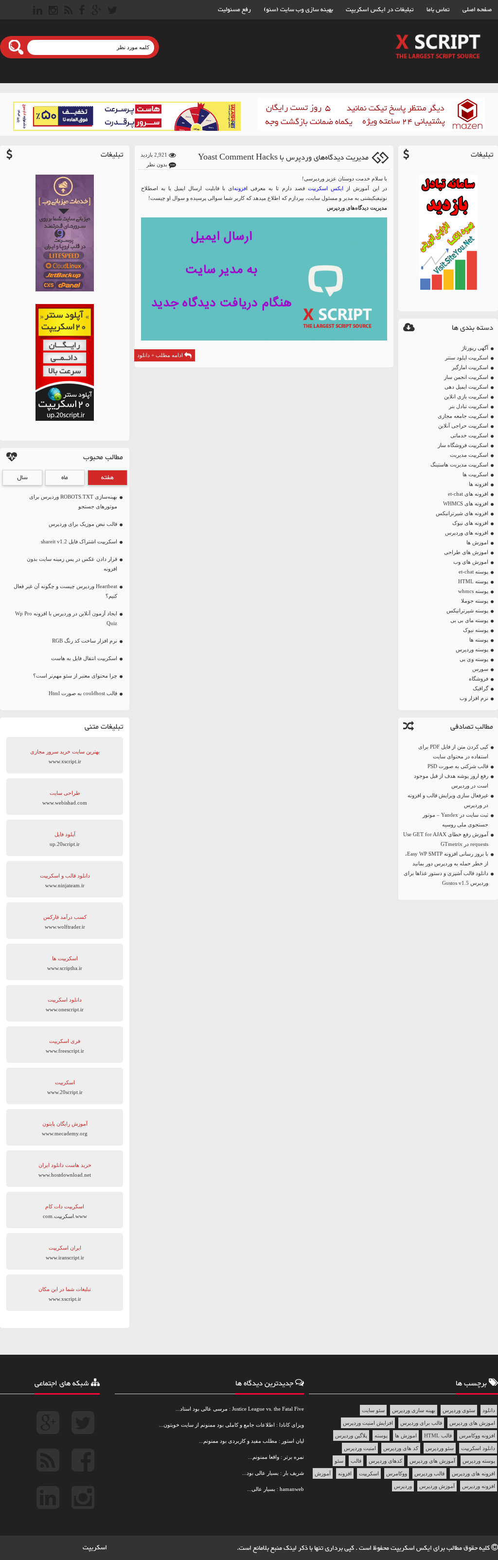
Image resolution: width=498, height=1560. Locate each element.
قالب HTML (438, 1435)
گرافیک (480, 688)
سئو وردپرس (440, 1448)
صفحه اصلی (477, 10)
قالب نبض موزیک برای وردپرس (83, 524)
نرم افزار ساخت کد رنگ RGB (84, 641)
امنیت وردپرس (360, 1448)
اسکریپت (369, 1473)
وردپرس (403, 1486)
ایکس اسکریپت (325, 188)
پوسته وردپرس (472, 649)
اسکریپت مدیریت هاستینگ (459, 464)
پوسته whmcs (473, 591)
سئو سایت (373, 1410)
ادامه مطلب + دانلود (160, 355)
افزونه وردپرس (478, 1486)
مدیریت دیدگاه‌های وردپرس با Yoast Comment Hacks (283, 158)
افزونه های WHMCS (465, 503)
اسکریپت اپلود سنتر (466, 357)
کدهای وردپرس (385, 1461)
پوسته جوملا (474, 601)
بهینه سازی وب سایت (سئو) (298, 10)
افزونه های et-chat (468, 494)
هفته (107, 478)
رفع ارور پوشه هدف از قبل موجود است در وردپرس (451, 781)
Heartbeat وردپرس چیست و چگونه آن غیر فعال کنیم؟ (65, 591)
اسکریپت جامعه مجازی (463, 416)
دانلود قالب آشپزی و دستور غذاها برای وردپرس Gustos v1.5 (446, 878)
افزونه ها (478, 484)
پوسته (381, 1435)
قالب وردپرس (429, 1473)
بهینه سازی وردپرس (413, 1410)
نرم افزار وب (474, 698)
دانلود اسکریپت (478, 1448)
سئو (339, 1461)
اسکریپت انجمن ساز (466, 377)
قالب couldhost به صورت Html (83, 693)
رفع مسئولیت (234, 10)
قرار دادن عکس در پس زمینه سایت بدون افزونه (72, 564)
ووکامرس (396, 1473)
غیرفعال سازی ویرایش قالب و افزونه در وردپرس (448, 800)
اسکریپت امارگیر (470, 367)
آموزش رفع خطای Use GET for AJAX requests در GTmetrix (445, 839)
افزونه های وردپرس (466, 533)
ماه (64, 478)
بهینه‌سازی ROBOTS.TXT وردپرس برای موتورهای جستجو (73, 501)
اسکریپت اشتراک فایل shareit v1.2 (79, 541)
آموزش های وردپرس (432, 1461)
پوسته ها (478, 640)
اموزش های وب (470, 562)
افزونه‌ (241, 188)
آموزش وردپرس (437, 1486)
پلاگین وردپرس (351, 1435)
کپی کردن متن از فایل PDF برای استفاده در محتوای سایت (453, 751)
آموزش (323, 1473)
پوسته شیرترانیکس (467, 610)
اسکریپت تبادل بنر (468, 406)
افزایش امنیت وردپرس (368, 1423)
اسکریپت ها (475, 474)
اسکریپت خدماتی (469, 435)
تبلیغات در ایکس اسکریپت (380, 10)
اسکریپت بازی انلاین (466, 396)
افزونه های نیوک (470, 523)
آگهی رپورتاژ (475, 348)
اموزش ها (477, 542)
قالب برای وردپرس (421, 1423)
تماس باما (438, 10)
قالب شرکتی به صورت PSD (457, 766)
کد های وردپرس (400, 1448)
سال (22, 478)
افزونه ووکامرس (477, 1435)
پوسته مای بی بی (469, 620)
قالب (356, 1461)
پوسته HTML (473, 581)
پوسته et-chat (473, 571)
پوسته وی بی (474, 659)
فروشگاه (478, 678)
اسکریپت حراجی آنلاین (463, 426)
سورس (480, 669)
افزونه (345, 1473)
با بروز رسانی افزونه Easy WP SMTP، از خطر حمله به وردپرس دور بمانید (446, 858)
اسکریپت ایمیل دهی (466, 387)
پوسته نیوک (475, 630)
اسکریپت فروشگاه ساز (463, 445)
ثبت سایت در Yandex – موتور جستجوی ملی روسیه (455, 819)
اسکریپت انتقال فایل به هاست (84, 658)
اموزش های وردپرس (472, 1423)
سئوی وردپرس (459, 1410)
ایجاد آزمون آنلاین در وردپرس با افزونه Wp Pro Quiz (66, 618)
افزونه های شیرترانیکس (462, 513)
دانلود (488, 1410)
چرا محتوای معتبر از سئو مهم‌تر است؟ (75, 676)
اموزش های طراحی (466, 552)
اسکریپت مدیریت (469, 455)
